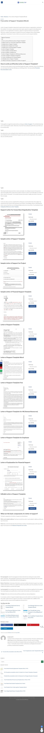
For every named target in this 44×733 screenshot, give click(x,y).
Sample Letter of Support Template (9, 44)
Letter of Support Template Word (9, 50)
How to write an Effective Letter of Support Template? (13, 40)
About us (11, 697)
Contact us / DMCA (31, 697)
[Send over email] (1, 371)
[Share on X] (1, 365)
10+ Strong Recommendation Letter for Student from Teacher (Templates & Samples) (20, 672)
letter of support (28, 124)
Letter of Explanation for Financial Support (12, 57)
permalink (18, 632)
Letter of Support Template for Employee (11, 55)
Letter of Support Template (8, 49)
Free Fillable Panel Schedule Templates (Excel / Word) (14, 683)
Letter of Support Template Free (9, 52)
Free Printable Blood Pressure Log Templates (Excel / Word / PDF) (17, 679)
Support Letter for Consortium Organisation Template (14, 42)
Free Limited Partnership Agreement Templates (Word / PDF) (16, 668)
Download (32, 224)
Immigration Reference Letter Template (10, 206)
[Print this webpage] (1, 373)
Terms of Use (24, 697)
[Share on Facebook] (1, 363)
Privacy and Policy (17, 697)
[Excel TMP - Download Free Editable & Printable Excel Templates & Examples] (22, 2)
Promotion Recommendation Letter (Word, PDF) (12, 651)
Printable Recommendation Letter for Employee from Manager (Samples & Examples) (21, 675)
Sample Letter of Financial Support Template (11, 47)
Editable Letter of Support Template (10, 59)
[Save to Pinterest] (1, 367)
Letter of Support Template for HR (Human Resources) (14, 54)
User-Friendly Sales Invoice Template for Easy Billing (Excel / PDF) (35, 612)
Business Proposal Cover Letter (20, 525)
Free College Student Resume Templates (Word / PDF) (14, 691)
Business (6, 16)
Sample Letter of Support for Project (10, 45)
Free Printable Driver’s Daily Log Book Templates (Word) (15, 687)
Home (2, 16)
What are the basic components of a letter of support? (14, 60)
